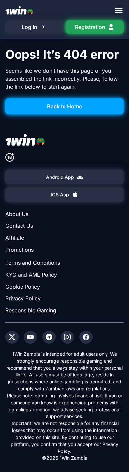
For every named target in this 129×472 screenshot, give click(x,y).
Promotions (19, 249)
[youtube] (30, 337)
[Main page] (19, 10)
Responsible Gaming (30, 310)
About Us (16, 214)
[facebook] (86, 337)
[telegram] (49, 337)
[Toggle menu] (119, 10)
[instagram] (67, 337)
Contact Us (19, 225)
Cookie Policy (22, 286)
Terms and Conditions (32, 262)
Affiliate (14, 237)
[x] (12, 337)
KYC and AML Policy (31, 274)
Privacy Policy (23, 298)
